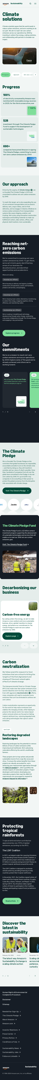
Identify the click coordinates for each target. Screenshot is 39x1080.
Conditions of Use (11, 1042)
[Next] (35, 74)
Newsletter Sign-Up (11, 1011)
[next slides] (35, 412)
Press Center (9, 1034)
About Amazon (9, 1019)
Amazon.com (9, 1023)
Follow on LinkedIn (11, 1056)
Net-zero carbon (29, 74)
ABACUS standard (11, 768)
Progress (6, 74)
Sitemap (6, 1004)
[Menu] (35, 3)
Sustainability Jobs (11, 1052)
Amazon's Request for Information (14, 779)
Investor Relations (11, 1030)
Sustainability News (12, 1048)
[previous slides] (29, 412)
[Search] (30, 3)
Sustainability (16, 3)
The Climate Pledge (11, 1015)
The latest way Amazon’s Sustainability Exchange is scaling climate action (14, 961)
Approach (16, 74)
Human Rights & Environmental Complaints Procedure (14, 993)
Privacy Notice (9, 1038)
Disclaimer (6, 999)
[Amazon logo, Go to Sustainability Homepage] (5, 4)
